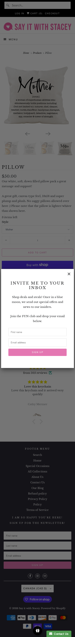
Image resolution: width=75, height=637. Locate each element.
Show (37, 630)
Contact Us (60, 633)
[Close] (69, 274)
